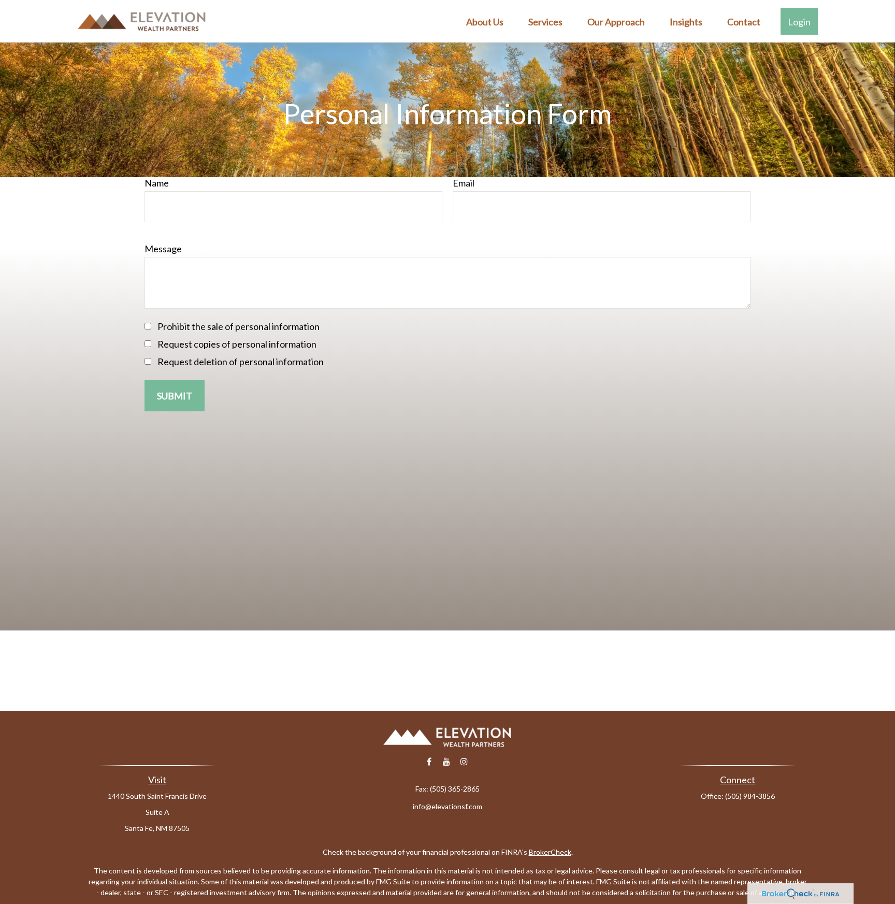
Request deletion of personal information (240, 361)
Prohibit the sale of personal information (238, 326)
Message (163, 248)
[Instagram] (464, 762)
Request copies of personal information (236, 344)
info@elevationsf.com (447, 806)
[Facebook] (429, 762)
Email (463, 183)
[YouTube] (447, 762)
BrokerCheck (550, 852)
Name (157, 183)
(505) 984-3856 (750, 796)
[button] (484, 21)
